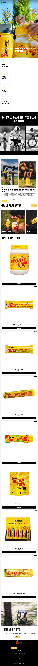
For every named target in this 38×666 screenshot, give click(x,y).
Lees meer (4, 201)
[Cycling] (12, 150)
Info (19, 658)
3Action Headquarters (19, 653)
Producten (19, 656)
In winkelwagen (19, 283)
